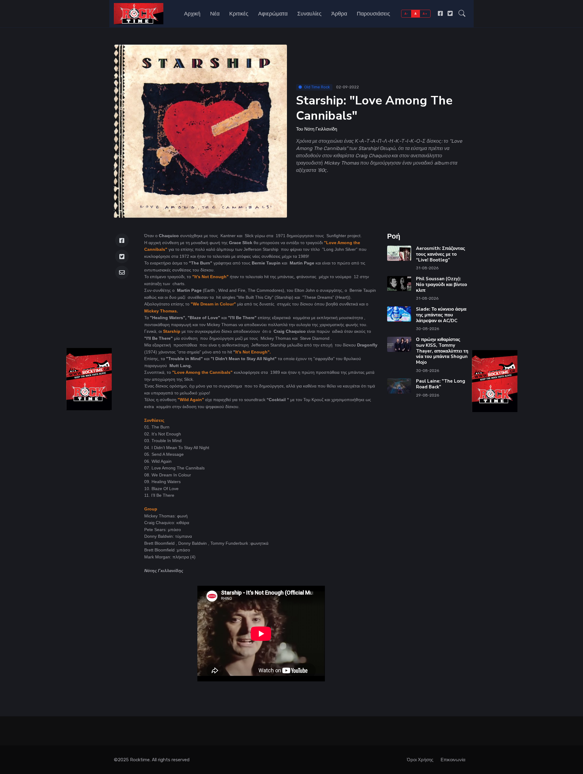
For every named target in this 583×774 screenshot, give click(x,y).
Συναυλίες (309, 14)
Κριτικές (238, 14)
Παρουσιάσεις (373, 14)
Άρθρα (339, 14)
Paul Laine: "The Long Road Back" (440, 384)
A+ (425, 13)
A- (406, 13)
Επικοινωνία (453, 759)
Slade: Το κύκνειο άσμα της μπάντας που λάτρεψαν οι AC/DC (441, 315)
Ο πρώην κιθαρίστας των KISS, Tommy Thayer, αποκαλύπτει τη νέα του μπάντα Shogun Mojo (442, 350)
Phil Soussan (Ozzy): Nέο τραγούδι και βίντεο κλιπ (441, 284)
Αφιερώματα (273, 14)
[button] (462, 13)
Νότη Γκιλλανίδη (320, 129)
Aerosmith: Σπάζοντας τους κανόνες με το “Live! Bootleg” (440, 254)
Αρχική (192, 14)
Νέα (215, 14)
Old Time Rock (317, 87)
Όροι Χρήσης (420, 759)
